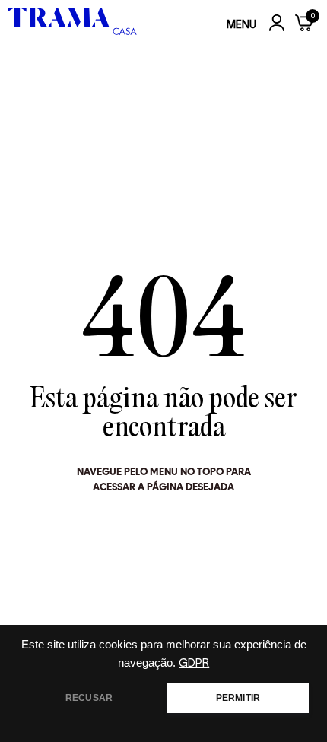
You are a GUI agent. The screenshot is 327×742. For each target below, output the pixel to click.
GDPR (194, 663)
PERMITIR (238, 698)
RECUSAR (89, 698)
